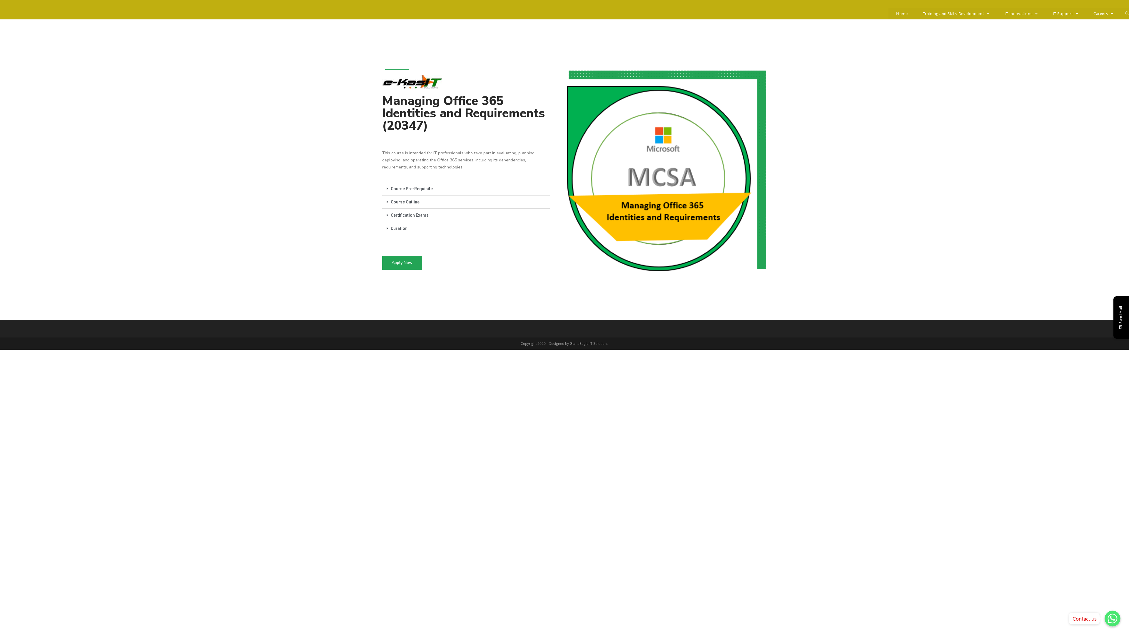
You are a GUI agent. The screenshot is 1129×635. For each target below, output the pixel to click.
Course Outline (405, 202)
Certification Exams (410, 215)
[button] (402, 263)
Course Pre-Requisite (412, 188)
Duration (399, 228)
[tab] (466, 188)
